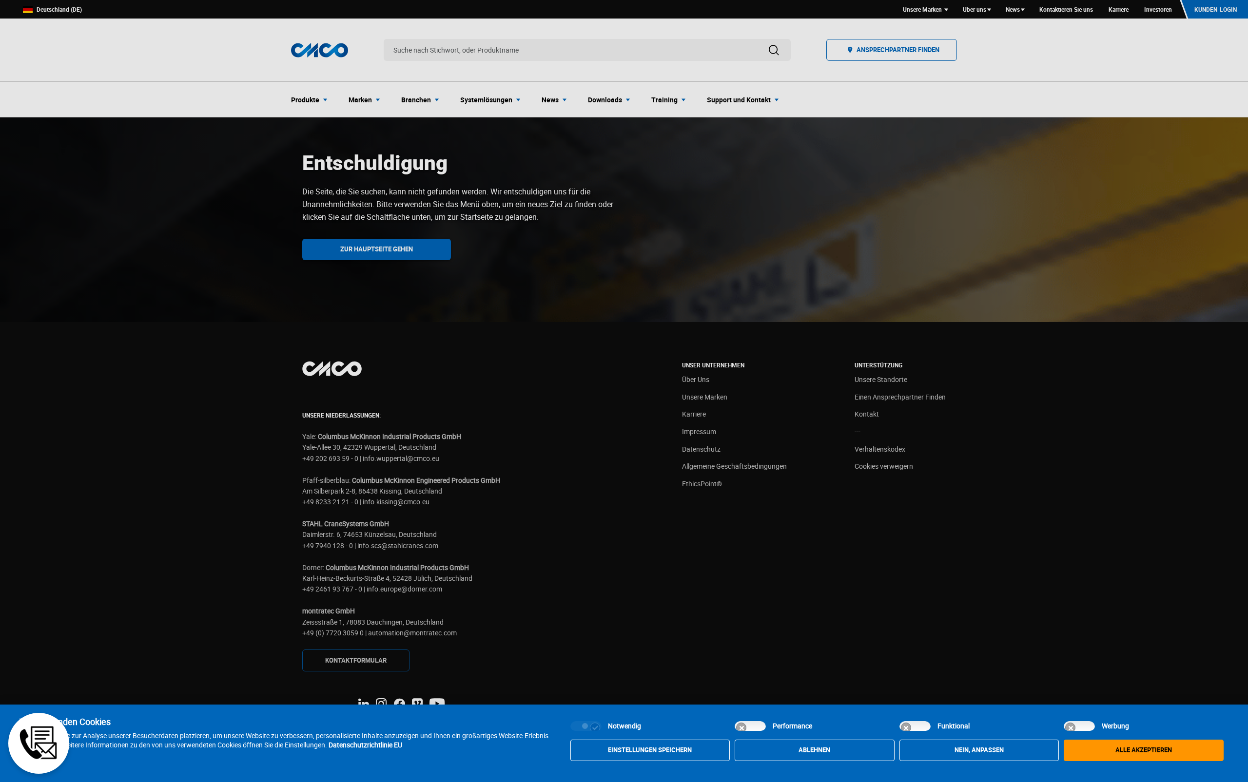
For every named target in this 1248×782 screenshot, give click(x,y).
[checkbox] (586, 726)
